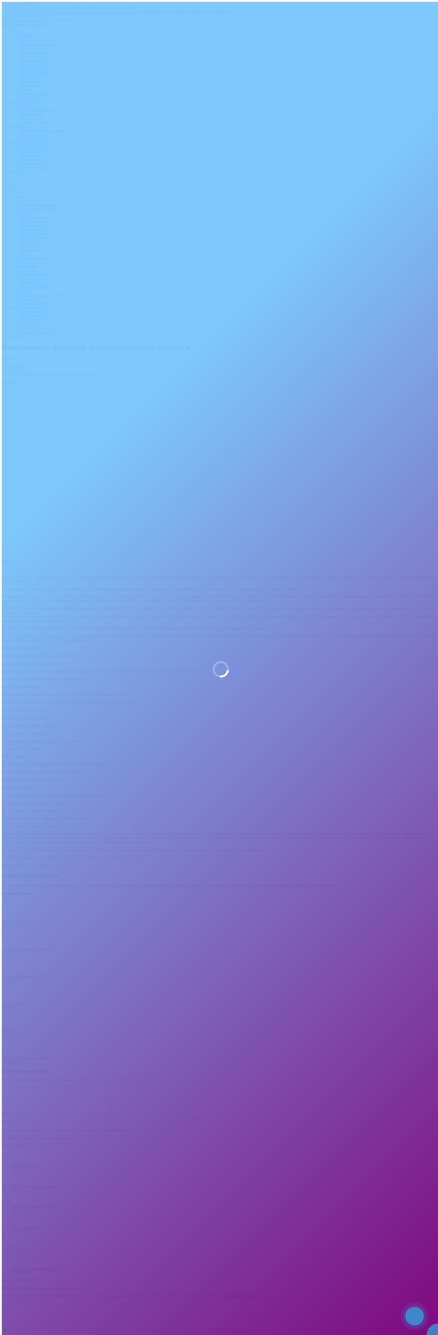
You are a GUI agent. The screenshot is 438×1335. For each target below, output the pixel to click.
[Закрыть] (433, 1306)
